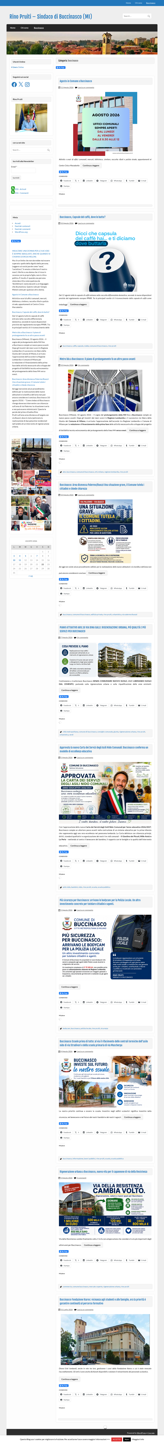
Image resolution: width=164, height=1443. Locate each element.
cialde (86, 346)
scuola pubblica (104, 887)
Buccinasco (150, 3)
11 (20, 560)
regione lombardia (111, 472)
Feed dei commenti (22, 229)
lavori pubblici (89, 1158)
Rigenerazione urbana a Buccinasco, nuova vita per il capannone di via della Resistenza (103, 1171)
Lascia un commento (86, 87)
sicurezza (104, 1028)
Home (128, 3)
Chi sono (138, 3)
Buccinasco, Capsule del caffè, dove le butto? (83, 217)
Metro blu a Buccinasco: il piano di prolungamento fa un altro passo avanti (97, 359)
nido (80, 887)
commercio (67, 1286)
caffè (74, 346)
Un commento (83, 365)
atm (64, 472)
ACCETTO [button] (117, 1439)
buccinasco (67, 346)
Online (17, 67)
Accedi (17, 223)
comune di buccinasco (98, 346)
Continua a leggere (91, 165)
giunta (116, 732)
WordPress (141, 1433)
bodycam (66, 1028)
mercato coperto (95, 1286)
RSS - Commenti (22, 193)
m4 (96, 472)
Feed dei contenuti (22, 226)
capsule (80, 346)
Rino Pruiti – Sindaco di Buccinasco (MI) (50, 16)
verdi (71, 735)
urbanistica (116, 614)
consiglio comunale (105, 732)
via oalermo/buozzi (129, 614)
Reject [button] (127, 1439)
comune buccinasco (80, 1286)
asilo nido (66, 887)
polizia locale (86, 1028)
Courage (151, 1433)
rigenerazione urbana (127, 732)
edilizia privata (97, 614)
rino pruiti (112, 346)
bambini (74, 887)
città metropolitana (70, 732)
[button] (16, 445)
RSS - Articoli (20, 189)
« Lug (30, 576)
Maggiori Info (138, 1439)
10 (14, 560)
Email (14, 167)
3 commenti (81, 1178)
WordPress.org (21, 232)
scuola (94, 887)
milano (101, 472)
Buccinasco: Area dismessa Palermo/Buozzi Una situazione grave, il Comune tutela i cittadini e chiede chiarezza (30, 382)
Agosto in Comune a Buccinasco (76, 81)
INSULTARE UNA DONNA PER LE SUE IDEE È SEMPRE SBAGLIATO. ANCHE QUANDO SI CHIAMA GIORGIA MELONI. (31, 254)
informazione (78, 1158)
